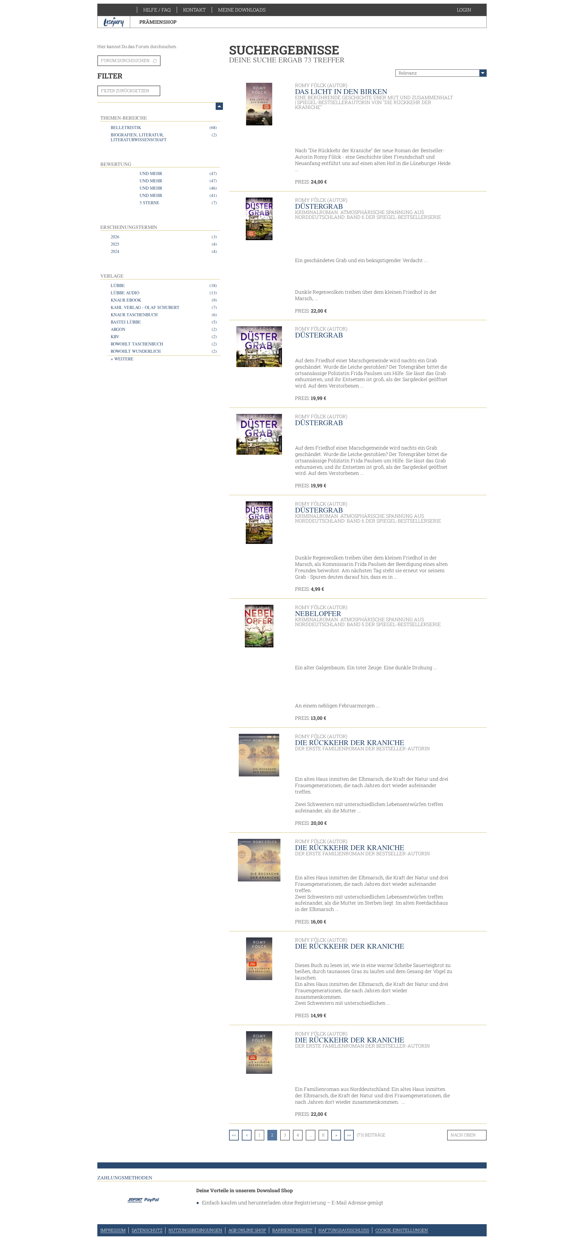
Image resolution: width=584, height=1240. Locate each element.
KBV (164, 336)
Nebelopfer (318, 613)
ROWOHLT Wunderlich (164, 351)
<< (234, 1135)
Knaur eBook (164, 300)
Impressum (113, 1230)
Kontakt (194, 9)
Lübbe (164, 285)
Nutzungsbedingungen (195, 1230)
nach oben (463, 1135)
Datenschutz (147, 1230)
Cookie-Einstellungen (401, 1230)
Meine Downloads (242, 9)
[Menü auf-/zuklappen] (219, 106)
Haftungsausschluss (343, 1230)
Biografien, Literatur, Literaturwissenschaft (164, 137)
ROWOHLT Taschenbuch (164, 344)
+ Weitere (122, 359)
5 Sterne (178, 202)
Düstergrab (319, 206)
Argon (164, 329)
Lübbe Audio (164, 293)
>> (349, 1135)
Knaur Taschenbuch (164, 314)
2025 (164, 244)
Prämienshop (157, 22)
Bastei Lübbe (164, 322)
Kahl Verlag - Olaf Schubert (164, 307)
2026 (164, 237)
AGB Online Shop (247, 1230)
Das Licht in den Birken (341, 91)
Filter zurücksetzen (125, 90)
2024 (164, 251)
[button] (470, 10)
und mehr (178, 173)
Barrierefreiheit (292, 1230)
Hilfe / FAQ (157, 9)
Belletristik (164, 127)
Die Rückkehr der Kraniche (349, 742)
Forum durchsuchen (125, 60)
